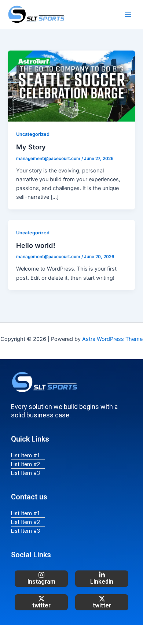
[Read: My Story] (71, 85)
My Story (31, 147)
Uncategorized (33, 134)
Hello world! (35, 245)
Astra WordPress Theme (112, 339)
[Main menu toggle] (128, 14)
